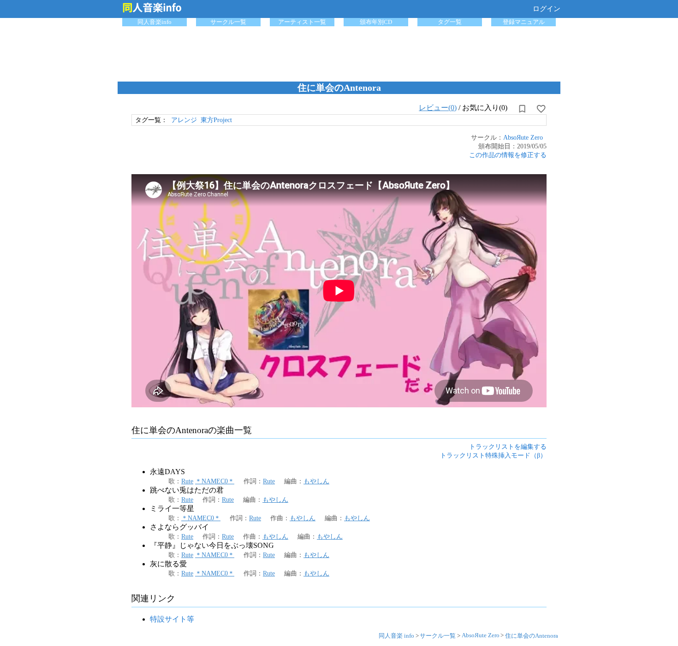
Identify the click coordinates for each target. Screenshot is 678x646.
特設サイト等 (172, 619)
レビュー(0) (438, 108)
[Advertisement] (339, 51)
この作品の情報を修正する (508, 155)
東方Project (216, 119)
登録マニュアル (524, 21)
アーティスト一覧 (302, 21)
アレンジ (184, 119)
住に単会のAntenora (531, 635)
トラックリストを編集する (508, 446)
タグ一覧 (450, 21)
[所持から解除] (522, 108)
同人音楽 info (396, 635)
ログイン (546, 8)
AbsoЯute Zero (523, 137)
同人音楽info (154, 21)
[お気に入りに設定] (541, 108)
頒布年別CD (376, 21)
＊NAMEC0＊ (214, 481)
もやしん (316, 481)
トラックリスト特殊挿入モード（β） (493, 455)
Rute (187, 481)
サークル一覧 (228, 21)
